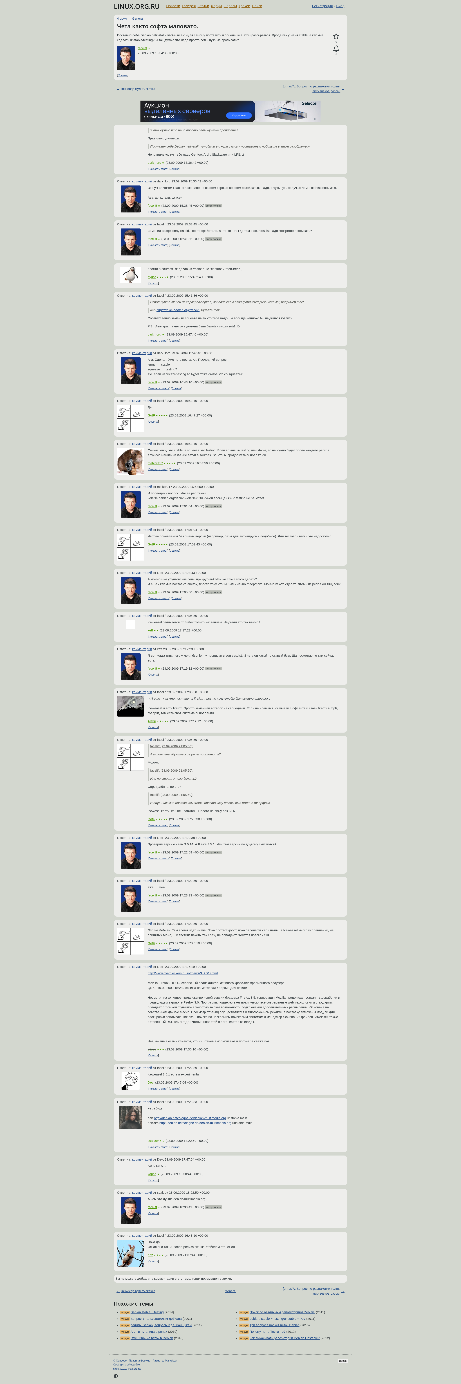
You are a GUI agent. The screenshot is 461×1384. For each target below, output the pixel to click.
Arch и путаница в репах (149, 1331)
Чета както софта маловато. (157, 26)
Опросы (230, 6)
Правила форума (139, 1360)
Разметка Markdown (165, 1360)
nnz (150, 1255)
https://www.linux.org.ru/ (127, 1368)
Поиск (257, 6)
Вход (340, 6)
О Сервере (120, 1360)
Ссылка (122, 75)
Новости (173, 6)
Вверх (343, 1360)
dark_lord (154, 162)
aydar (152, 277)
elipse (152, 1049)
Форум (216, 6)
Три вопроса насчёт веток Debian (274, 1325)
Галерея (189, 6)
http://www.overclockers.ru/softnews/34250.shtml (183, 973)
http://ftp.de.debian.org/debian (178, 310)
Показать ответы (158, 388)
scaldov (153, 1141)
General (138, 18)
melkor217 (155, 463)
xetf (150, 630)
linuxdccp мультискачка (138, 89)
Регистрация (322, 6)
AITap (152, 721)
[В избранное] (336, 36)
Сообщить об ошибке (126, 1364)
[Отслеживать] (336, 48)
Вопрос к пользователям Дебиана (156, 1318)
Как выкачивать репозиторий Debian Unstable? (285, 1338)
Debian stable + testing (147, 1312)
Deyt (151, 1082)
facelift (142, 48)
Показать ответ (157, 168)
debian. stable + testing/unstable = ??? (277, 1318)
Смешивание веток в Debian (152, 1338)
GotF (151, 415)
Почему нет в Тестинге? (267, 1331)
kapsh (152, 1174)
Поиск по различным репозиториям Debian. (282, 1312)
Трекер (244, 6)
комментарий (142, 181)
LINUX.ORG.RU (137, 6)
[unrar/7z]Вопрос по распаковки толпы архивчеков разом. (311, 89)
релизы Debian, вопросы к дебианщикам (161, 1325)
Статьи (203, 6)
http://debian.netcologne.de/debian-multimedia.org (190, 1118)
